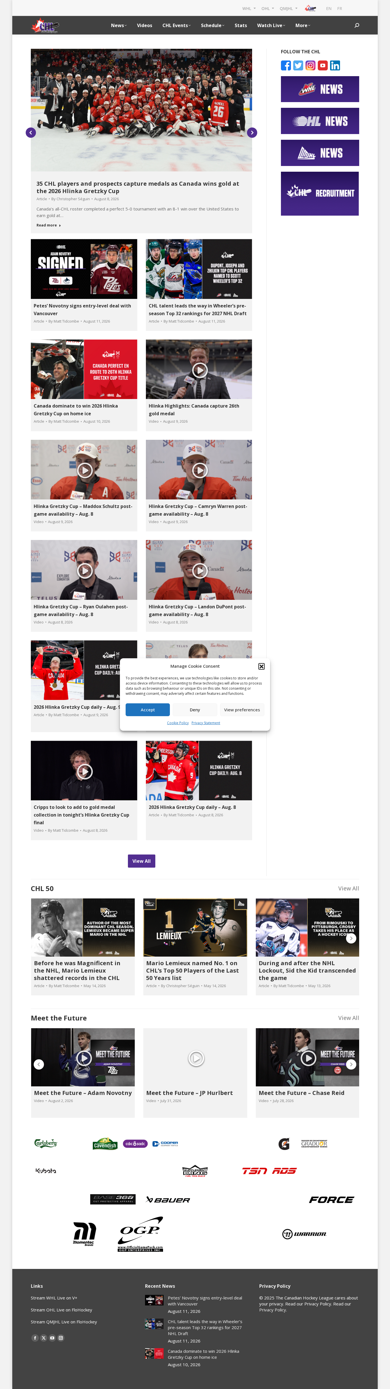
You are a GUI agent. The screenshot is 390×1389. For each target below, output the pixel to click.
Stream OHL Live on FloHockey (61, 1310)
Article (42, 198)
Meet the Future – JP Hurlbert (189, 1093)
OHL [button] (266, 8)
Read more (47, 225)
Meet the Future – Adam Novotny (83, 1093)
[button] (261, 666)
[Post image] (154, 1300)
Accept (148, 709)
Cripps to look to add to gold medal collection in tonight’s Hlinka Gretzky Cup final (81, 815)
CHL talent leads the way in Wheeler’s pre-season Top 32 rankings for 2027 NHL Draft (205, 1327)
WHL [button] (247, 8)
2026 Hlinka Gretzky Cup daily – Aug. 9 (77, 707)
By (70, 198)
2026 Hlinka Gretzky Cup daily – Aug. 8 (192, 807)
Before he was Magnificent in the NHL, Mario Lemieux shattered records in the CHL (77, 970)
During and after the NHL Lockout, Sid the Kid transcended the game (307, 970)
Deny (195, 709)
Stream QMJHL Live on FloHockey (64, 1322)
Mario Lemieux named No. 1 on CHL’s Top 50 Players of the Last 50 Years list (192, 970)
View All (348, 888)
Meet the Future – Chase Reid (302, 1093)
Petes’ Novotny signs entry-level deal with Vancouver (205, 1301)
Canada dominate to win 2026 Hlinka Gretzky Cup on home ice (203, 1354)
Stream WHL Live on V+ (54, 1298)
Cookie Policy (178, 722)
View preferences (242, 709)
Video (154, 421)
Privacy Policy (272, 1310)
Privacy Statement (206, 722)
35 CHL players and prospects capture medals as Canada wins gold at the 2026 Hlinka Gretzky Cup (138, 187)
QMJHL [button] (287, 8)
